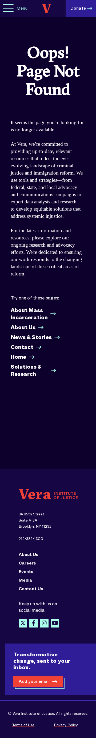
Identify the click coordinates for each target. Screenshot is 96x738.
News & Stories (31, 337)
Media (25, 580)
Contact (22, 347)
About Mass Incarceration (29, 314)
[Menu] (8, 8)
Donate (78, 8)
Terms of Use (23, 725)
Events (26, 572)
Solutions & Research (26, 370)
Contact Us (31, 589)
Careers (27, 563)
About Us (23, 327)
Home (18, 357)
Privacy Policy (66, 725)
